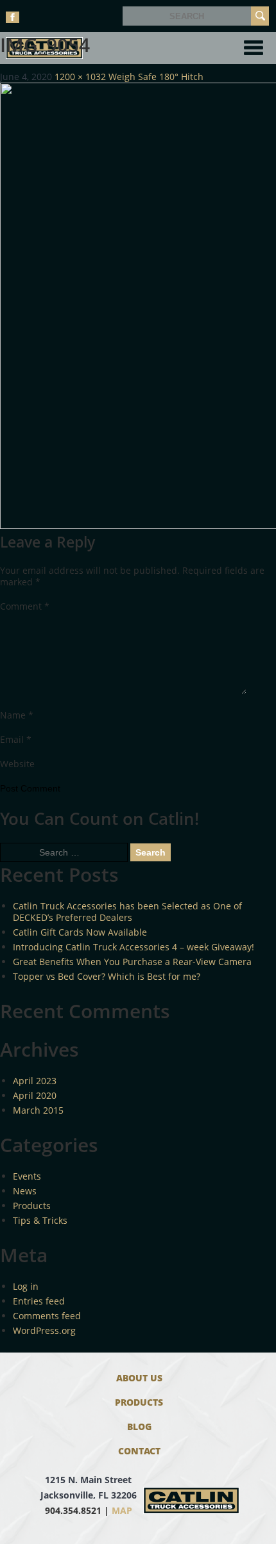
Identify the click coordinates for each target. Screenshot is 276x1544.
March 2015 (38, 1110)
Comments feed (47, 1316)
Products (32, 1205)
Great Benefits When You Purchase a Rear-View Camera (132, 961)
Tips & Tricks (40, 1220)
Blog (139, 1426)
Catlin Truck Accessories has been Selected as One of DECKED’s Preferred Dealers (127, 911)
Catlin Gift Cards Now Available (80, 932)
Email (15, 739)
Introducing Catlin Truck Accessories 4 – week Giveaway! (133, 947)
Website (17, 764)
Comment (24, 606)
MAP (122, 1510)
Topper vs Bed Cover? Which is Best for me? (106, 976)
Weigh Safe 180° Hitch (155, 76)
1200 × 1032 (80, 76)
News (25, 1191)
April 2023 (34, 1081)
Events (27, 1176)
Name (16, 715)
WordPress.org (44, 1330)
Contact (139, 1451)
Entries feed (39, 1301)
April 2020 (34, 1095)
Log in (26, 1286)
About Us (139, 1378)
